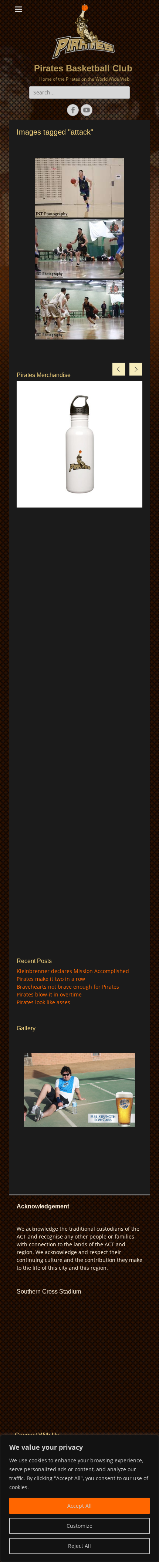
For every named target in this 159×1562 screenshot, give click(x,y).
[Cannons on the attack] (79, 309)
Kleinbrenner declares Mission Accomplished (73, 971)
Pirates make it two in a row (51, 978)
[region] (79, 1498)
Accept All (79, 1505)
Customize (79, 1525)
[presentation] (118, 369)
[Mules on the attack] (79, 188)
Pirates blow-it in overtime (49, 994)
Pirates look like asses (43, 1002)
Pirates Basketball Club (83, 68)
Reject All (79, 1545)
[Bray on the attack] (79, 248)
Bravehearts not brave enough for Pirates (68, 986)
